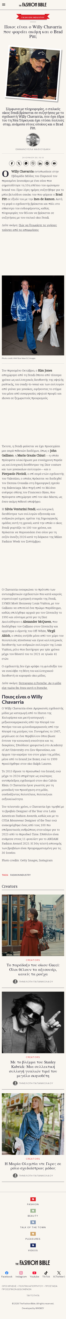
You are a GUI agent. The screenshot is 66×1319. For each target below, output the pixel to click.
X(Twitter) (59, 1276)
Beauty (33, 1215)
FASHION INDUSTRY (33, 17)
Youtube (34, 1276)
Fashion (33, 1204)
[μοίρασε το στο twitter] (19, 163)
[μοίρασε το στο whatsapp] (26, 163)
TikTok (46, 1276)
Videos (33, 1250)
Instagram (21, 1276)
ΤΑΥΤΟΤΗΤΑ (33, 1295)
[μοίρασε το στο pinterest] (47, 163)
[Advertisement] (33, 254)
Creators (33, 960)
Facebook (6, 1276)
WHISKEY (39, 1308)
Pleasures (33, 1239)
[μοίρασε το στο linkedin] (40, 163)
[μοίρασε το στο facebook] (12, 163)
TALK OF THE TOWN (33, 1227)
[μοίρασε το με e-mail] (54, 163)
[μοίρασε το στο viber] (33, 163)
